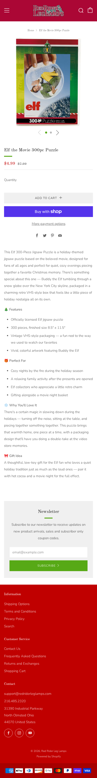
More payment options (48, 223)
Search (9, 626)
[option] (48, 82)
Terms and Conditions (20, 611)
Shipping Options (17, 604)
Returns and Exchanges (21, 663)
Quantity (10, 180)
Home (31, 30)
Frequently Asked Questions (25, 656)
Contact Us (12, 648)
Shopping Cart (14, 671)
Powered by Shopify (49, 756)
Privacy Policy (14, 619)
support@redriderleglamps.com (27, 693)
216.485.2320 (15, 701)
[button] (46, 133)
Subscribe (46, 566)
